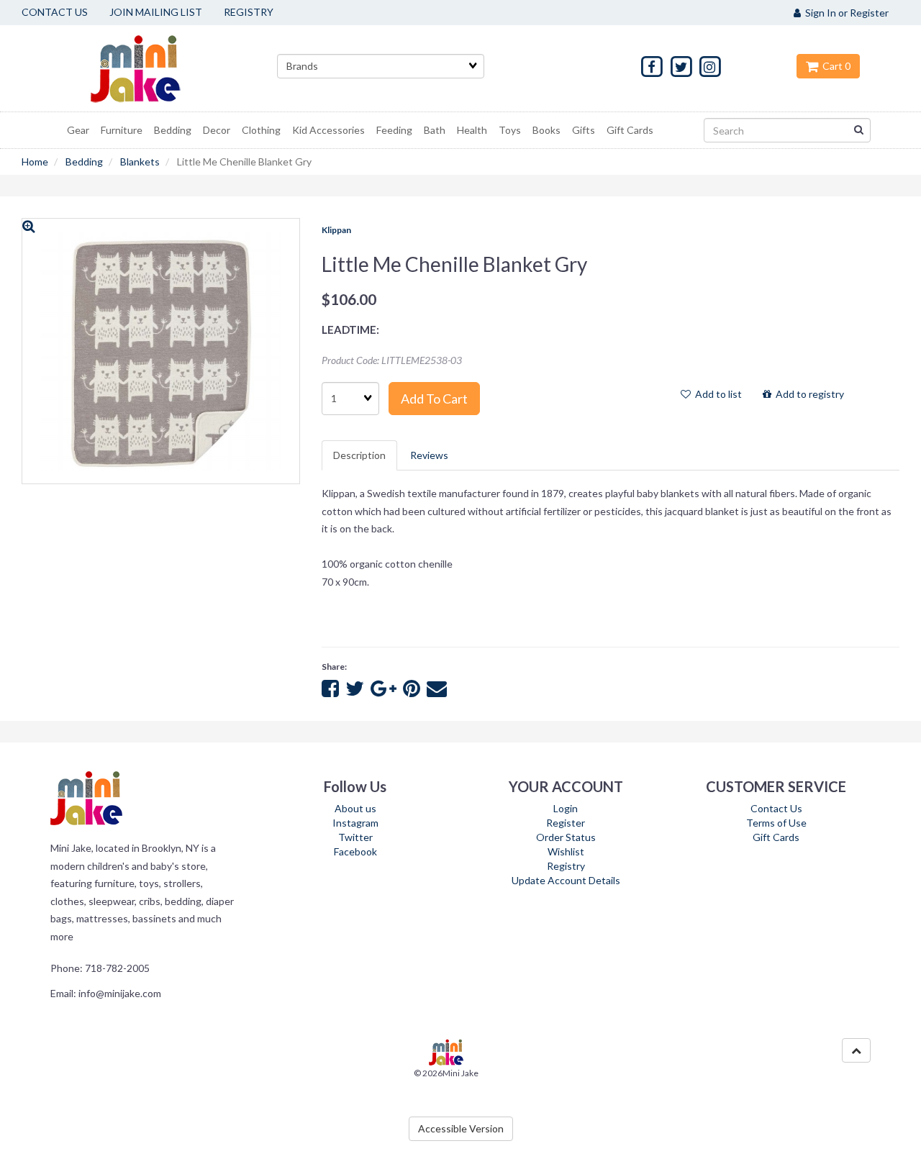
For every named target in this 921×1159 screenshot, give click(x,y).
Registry (566, 866)
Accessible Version (461, 1128)
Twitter (355, 837)
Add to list (716, 394)
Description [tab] (359, 455)
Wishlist (566, 851)
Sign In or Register (845, 12)
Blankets (140, 161)
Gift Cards (776, 837)
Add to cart (434, 398)
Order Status (566, 837)
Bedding (84, 161)
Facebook (355, 851)
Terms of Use (776, 823)
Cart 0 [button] (834, 66)
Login (565, 808)
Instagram (355, 823)
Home (35, 161)
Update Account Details (566, 880)
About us (355, 808)
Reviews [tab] (429, 455)
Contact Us (776, 808)
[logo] (153, 68)
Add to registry (807, 394)
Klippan (336, 229)
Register (565, 823)
